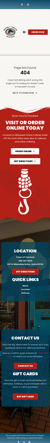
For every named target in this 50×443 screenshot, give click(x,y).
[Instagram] (28, 5)
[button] (24, 32)
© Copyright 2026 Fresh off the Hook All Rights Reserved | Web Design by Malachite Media (25, 436)
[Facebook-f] (22, 5)
